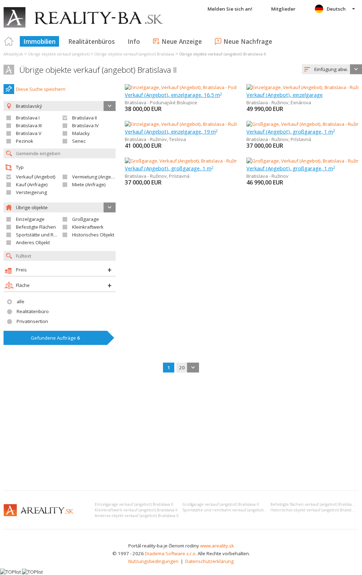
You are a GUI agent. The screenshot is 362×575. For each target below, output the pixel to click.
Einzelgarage (30, 219)
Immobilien (39, 41)
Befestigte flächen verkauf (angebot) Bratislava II (314, 504)
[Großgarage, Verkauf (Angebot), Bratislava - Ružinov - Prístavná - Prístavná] (205, 161)
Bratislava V (28, 133)
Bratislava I (28, 118)
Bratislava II (84, 118)
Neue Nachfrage (247, 41)
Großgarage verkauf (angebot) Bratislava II (220, 504)
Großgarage (85, 219)
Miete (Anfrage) (89, 184)
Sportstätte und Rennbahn (44, 234)
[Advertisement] (181, 432)
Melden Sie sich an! (230, 9)
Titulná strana (9, 41)
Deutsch (336, 9)
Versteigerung (31, 192)
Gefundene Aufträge (55, 338)
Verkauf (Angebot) (36, 177)
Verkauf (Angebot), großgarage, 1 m (290, 131)
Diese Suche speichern (40, 89)
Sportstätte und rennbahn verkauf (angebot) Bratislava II (234, 509)
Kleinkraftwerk (88, 227)
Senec (79, 141)
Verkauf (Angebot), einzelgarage (284, 94)
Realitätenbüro (33, 311)
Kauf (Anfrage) (32, 184)
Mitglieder (283, 9)
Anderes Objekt (33, 242)
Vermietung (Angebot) (95, 177)
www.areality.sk (217, 545)
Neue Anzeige (182, 41)
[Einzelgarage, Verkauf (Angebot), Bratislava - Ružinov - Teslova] (192, 124)
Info (134, 41)
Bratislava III (29, 125)
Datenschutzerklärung (209, 561)
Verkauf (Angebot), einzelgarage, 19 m (171, 131)
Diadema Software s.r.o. (171, 553)
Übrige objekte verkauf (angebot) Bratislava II (98, 69)
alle (20, 301)
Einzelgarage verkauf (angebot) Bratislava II (134, 504)
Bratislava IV (85, 125)
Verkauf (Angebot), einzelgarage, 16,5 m (173, 94)
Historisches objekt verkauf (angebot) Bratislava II (315, 509)
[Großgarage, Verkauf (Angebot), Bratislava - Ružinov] (302, 161)
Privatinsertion (32, 321)
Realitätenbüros (91, 41)
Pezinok (24, 141)
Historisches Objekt (93, 234)
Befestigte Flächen (36, 227)
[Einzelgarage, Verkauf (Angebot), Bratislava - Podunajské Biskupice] (197, 87)
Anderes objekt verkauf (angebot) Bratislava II (137, 515)
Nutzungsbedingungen (153, 561)
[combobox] (332, 69)
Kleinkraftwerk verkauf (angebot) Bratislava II (136, 509)
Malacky (81, 133)
